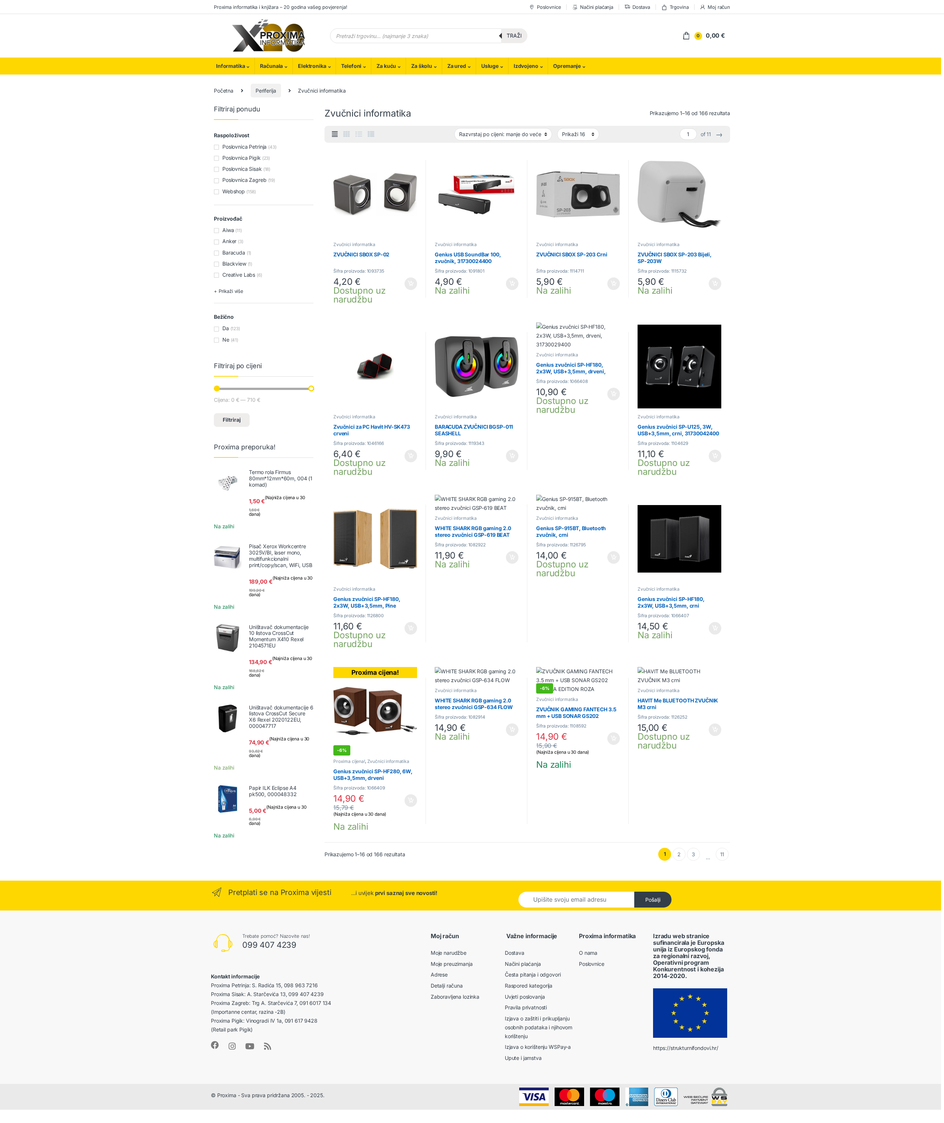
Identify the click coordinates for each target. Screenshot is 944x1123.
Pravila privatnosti (526, 1007)
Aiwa (228, 230)
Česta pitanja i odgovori (533, 974)
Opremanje (567, 66)
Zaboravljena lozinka (455, 997)
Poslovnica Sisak (242, 169)
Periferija (266, 90)
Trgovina (679, 7)
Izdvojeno (526, 66)
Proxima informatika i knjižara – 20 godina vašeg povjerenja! (280, 7)
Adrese (439, 974)
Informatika (230, 66)
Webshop (233, 191)
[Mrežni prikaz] (346, 134)
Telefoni (351, 66)
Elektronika (312, 66)
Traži (514, 35)
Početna (223, 90)
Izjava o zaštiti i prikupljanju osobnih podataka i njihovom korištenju (538, 1027)
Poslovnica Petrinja (244, 147)
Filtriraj (232, 420)
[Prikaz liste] (358, 134)
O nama (588, 953)
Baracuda (233, 252)
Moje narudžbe (448, 953)
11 (722, 854)
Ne (225, 339)
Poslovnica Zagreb (244, 180)
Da (225, 328)
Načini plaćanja (596, 7)
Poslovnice (549, 7)
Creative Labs (238, 275)
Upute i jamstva (523, 1058)
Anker (229, 241)
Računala (271, 66)
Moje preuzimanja (452, 964)
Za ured (456, 66)
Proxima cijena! (349, 761)
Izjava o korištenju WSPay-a (538, 1047)
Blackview (234, 263)
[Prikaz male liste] (371, 134)
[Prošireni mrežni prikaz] (335, 134)
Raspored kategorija (528, 985)
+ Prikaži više (228, 291)
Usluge (490, 66)
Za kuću (386, 66)
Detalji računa (447, 985)
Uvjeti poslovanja (525, 997)
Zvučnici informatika (354, 244)
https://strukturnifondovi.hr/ (685, 1048)
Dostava (641, 7)
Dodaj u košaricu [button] (407, 283)
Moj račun (719, 7)
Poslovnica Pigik (241, 158)
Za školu (421, 66)
